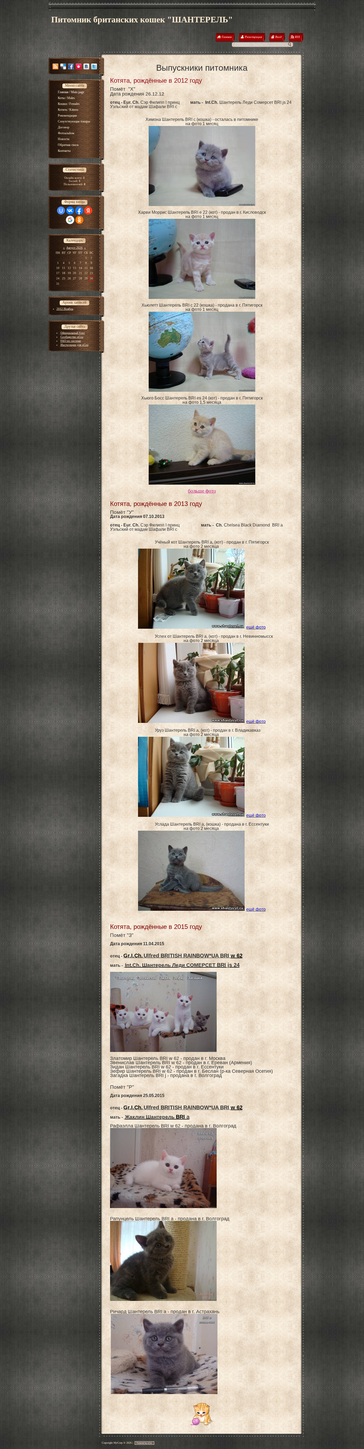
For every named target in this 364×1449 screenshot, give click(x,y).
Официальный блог (72, 332)
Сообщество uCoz (71, 336)
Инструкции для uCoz (74, 344)
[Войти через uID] (61, 211)
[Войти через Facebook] (79, 211)
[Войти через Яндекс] (88, 211)
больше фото (202, 491)
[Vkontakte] (86, 66)
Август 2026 (74, 247)
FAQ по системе (70, 340)
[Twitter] (94, 66)
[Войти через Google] (70, 220)
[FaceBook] (71, 66)
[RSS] (55, 66)
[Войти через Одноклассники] (79, 220)
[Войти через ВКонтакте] (70, 211)
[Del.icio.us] (63, 66)
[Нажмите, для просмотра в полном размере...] (202, 204)
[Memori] (79, 66)
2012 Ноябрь (64, 308)
